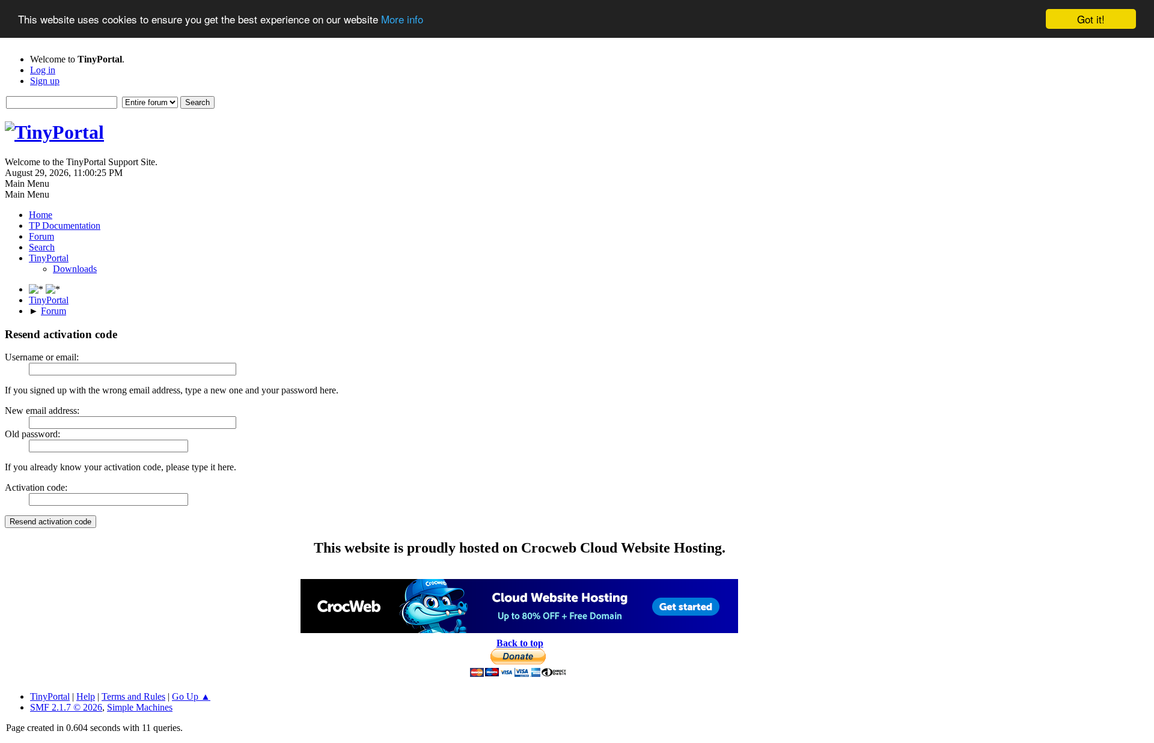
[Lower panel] (37, 289)
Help (85, 696)
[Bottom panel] (53, 289)
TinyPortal (50, 696)
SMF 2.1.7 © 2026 (66, 707)
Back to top (519, 643)
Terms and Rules (133, 696)
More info (402, 19)
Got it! (1091, 18)
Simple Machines (139, 707)
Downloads (75, 269)
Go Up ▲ (191, 696)
